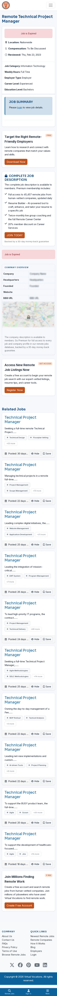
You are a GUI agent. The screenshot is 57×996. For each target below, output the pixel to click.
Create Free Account (19, 905)
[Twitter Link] (12, 965)
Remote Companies (41, 939)
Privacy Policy (9, 947)
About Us (7, 936)
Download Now (16, 161)
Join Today (15, 235)
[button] (46, 453)
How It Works (37, 943)
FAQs (5, 943)
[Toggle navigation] (50, 5)
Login (33, 954)
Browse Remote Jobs (14, 954)
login (19, 107)
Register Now (15, 390)
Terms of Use (9, 950)
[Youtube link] (36, 965)
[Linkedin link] (44, 965)
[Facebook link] (20, 965)
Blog (32, 947)
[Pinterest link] (28, 965)
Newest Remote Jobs (42, 936)
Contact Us (8, 939)
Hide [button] (36, 453)
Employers (36, 950)
